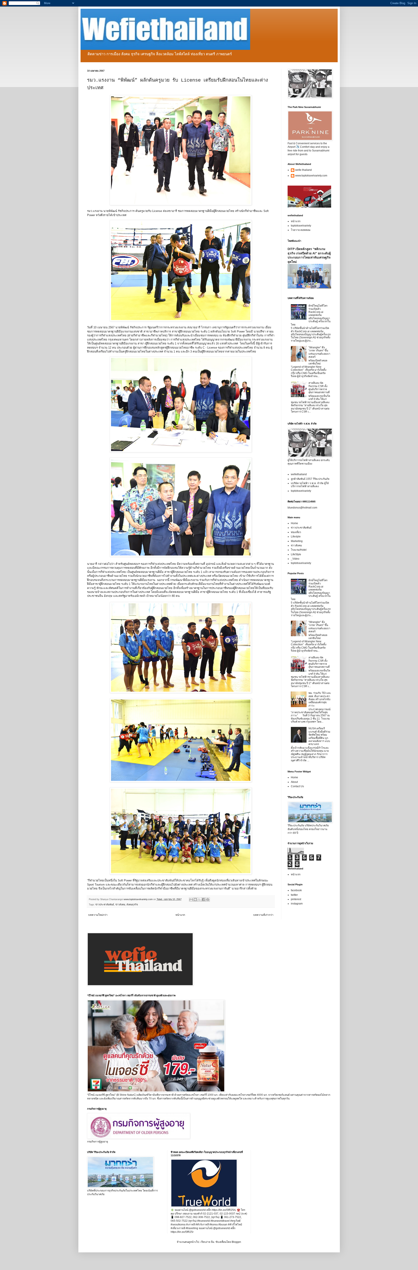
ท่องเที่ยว (296, 532)
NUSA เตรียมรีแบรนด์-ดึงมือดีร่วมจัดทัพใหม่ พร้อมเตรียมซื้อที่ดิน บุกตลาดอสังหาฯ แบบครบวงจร (319, 736)
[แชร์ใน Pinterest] (208, 899)
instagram (297, 903)
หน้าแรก (180, 914)
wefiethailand (299, 474)
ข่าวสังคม (120, 904)
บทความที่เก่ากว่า (263, 914)
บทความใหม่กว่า (98, 914)
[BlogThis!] (195, 899)
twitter (294, 894)
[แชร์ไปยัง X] (199, 899)
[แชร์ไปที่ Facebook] (203, 899)
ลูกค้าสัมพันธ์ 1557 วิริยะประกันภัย (310, 478)
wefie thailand (303, 169)
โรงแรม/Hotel (299, 549)
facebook (296, 890)
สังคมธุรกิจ (132, 904)
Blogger (236, 1241)
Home (294, 523)
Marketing (297, 541)
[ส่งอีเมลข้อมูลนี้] (191, 899)
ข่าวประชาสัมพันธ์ (104, 904)
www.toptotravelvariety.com (311, 175)
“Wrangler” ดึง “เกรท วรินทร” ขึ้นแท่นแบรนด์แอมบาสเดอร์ (319, 352)
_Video (295, 558)
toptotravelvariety (301, 225)
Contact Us (297, 786)
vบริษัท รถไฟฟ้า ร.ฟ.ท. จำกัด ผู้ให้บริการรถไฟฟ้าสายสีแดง (310, 485)
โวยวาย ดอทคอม (300, 230)
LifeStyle (296, 554)
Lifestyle (296, 536)
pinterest (296, 899)
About (294, 781)
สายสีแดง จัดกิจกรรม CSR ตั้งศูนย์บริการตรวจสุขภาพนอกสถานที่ (319, 387)
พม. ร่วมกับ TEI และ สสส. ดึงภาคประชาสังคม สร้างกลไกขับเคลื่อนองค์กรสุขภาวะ (319, 699)
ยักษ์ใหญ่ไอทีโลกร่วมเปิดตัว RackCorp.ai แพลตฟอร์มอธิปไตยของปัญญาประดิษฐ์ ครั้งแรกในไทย (311, 315)
